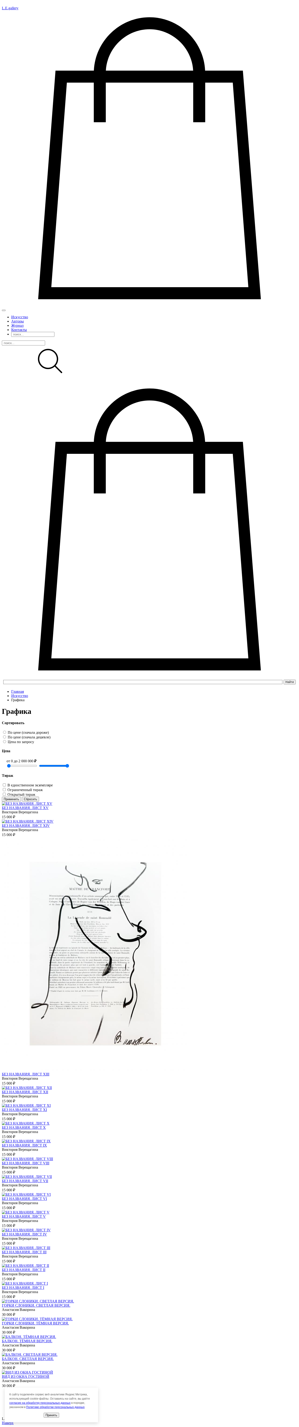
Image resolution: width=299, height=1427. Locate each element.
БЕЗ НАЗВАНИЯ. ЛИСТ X (24, 1128)
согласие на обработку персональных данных (40, 1403)
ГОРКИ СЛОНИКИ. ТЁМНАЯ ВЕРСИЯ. (35, 1323)
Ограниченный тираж (25, 790)
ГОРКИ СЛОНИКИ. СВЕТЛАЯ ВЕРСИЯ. (36, 1305)
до (25, 761)
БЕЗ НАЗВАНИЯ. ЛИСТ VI (24, 1199)
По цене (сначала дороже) (28, 732)
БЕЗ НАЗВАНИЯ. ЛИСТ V (24, 1216)
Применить (11, 799)
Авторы (17, 321)
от (10, 761)
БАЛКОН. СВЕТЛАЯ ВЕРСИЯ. (28, 1359)
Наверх (8, 1423)
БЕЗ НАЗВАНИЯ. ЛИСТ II (23, 1270)
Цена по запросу (21, 742)
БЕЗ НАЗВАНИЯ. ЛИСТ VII (25, 1181)
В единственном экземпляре (30, 785)
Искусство (19, 317)
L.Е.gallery (10, 8)
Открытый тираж (21, 794)
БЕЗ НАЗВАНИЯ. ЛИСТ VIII (25, 1163)
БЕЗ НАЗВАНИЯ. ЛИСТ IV (24, 1234)
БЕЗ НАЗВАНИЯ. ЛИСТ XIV (26, 826)
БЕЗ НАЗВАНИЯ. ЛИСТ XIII (25, 1074)
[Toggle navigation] (4, 310)
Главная (17, 691)
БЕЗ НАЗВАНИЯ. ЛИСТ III (24, 1252)
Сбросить (30, 799)
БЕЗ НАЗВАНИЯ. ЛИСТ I (23, 1288)
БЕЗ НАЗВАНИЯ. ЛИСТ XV (25, 808)
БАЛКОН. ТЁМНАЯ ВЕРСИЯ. (27, 1341)
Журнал (17, 325)
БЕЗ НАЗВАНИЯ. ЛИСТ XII (25, 1092)
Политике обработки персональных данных (55, 1407)
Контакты (19, 330)
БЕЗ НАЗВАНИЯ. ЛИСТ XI (24, 1110)
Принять (51, 1415)
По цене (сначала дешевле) (29, 737)
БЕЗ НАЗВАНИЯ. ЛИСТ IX (24, 1145)
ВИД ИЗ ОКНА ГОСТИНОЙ (25, 1377)
